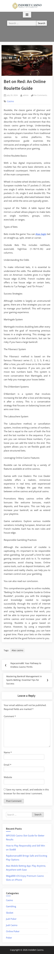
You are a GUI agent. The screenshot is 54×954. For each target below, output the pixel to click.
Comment (10, 716)
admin (25, 95)
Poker (9, 937)
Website (8, 777)
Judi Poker (11, 918)
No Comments (40, 95)
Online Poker (13, 931)
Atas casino (17, 650)
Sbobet (9, 912)
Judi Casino (11, 925)
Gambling (11, 906)
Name (8, 752)
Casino (10, 101)
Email (7, 764)
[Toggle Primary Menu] (27, 15)
